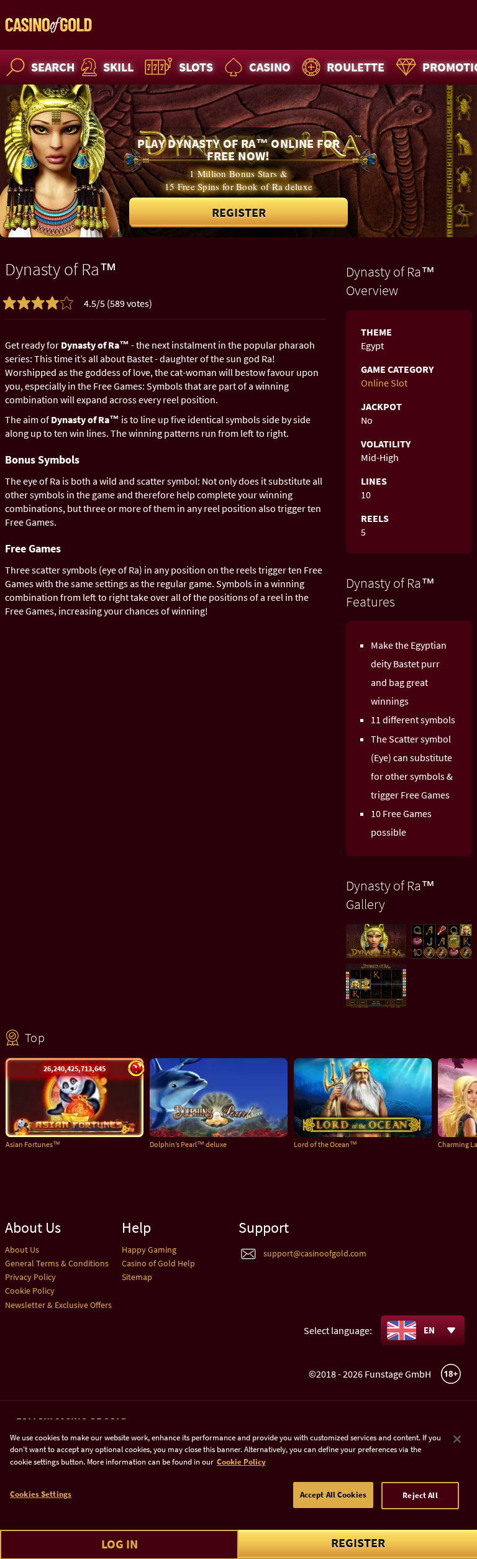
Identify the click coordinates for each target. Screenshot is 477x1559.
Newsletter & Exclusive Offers (58, 1304)
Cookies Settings (40, 1494)
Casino (270, 67)
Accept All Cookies (333, 1494)
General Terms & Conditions (57, 1263)
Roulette (355, 67)
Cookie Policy (30, 1290)
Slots (196, 67)
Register (239, 212)
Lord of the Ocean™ (325, 1144)
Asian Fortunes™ (33, 1144)
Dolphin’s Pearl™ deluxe (188, 1144)
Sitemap (137, 1276)
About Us (22, 1249)
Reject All (419, 1495)
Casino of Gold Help (158, 1263)
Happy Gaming (149, 1249)
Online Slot (384, 383)
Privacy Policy (30, 1276)
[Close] (457, 1439)
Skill (118, 67)
